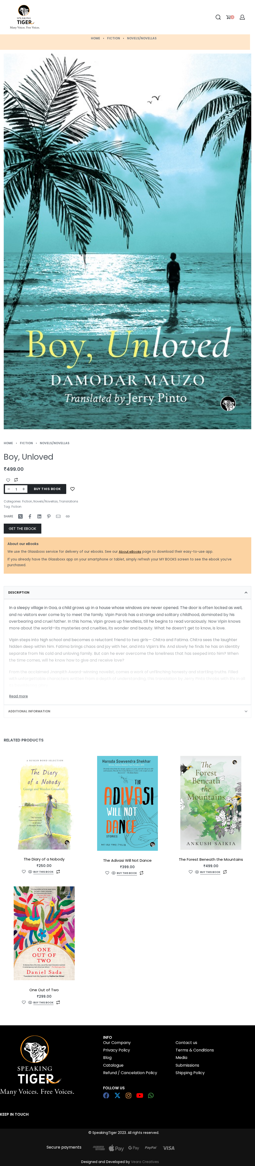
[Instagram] (129, 1095)
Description (18, 592)
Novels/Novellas (142, 38)
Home (95, 38)
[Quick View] (30, 872)
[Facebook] (106, 1095)
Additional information (29, 711)
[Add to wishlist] (72, 489)
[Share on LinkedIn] (39, 516)
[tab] (127, 592)
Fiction (113, 38)
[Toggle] (18, 696)
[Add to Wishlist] (8, 480)
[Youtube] (140, 1095)
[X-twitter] (117, 1095)
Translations (68, 501)
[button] (43, 872)
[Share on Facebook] (30, 516)
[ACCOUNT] (242, 17)
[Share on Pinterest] (49, 516)
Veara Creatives (145, 1161)
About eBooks (130, 551)
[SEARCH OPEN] (218, 17)
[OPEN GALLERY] (127, 241)
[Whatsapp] (151, 1095)
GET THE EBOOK (22, 528)
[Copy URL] (67, 516)
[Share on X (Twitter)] (20, 516)
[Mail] (58, 516)
